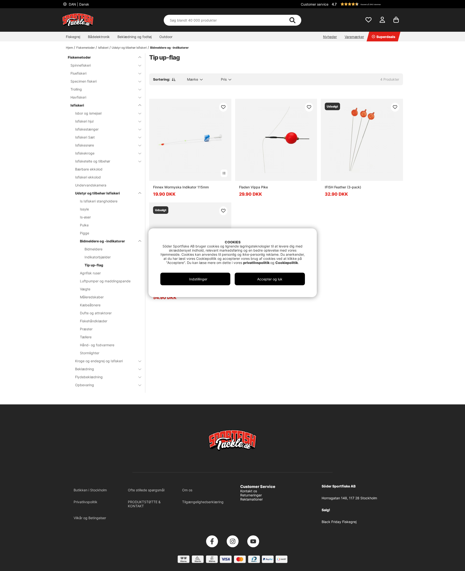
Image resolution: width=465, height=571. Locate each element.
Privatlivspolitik (85, 502)
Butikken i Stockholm (90, 490)
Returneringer (251, 495)
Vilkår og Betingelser (90, 518)
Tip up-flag (94, 265)
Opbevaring (84, 385)
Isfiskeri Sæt (85, 137)
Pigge (84, 233)
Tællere (86, 337)
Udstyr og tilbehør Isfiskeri (129, 47)
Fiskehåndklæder (93, 321)
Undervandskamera (90, 185)
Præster (86, 329)
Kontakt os (248, 491)
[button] (366, 4)
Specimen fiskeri (83, 81)
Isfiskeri (103, 47)
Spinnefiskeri (80, 65)
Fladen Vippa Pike (253, 187)
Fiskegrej (73, 37)
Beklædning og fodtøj (134, 37)
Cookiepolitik (286, 263)
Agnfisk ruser (90, 273)
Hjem (69, 47)
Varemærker (354, 37)
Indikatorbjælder (98, 257)
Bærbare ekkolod (88, 169)
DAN (78, 4)
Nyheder (330, 37)
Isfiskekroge (84, 153)
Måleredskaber (92, 297)
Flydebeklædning (89, 377)
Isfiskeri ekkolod (88, 177)
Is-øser (85, 217)
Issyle (84, 209)
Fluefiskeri (78, 73)
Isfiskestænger (87, 129)
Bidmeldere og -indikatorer (169, 47)
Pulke (84, 225)
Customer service (314, 4)
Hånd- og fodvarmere (97, 345)
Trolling (76, 89)
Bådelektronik (99, 37)
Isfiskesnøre (84, 145)
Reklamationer (251, 499)
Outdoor (165, 37)
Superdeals (385, 37)
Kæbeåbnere (90, 305)
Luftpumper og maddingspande (105, 281)
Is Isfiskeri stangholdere (98, 201)
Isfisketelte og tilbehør (92, 161)
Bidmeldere (93, 249)
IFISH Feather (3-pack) (343, 187)
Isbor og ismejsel (88, 113)
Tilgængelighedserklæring (203, 502)
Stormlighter (89, 353)
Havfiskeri (78, 97)
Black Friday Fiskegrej (339, 522)
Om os (187, 490)
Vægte (85, 289)
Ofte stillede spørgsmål (146, 490)
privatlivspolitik (256, 263)
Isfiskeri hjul (84, 121)
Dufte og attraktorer (96, 313)
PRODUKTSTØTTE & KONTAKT (144, 504)
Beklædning (84, 369)
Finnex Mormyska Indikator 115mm (181, 187)
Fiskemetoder (85, 47)
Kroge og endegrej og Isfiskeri (99, 361)
